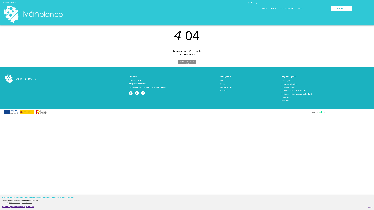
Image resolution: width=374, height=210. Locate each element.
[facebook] (248, 3)
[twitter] (252, 3)
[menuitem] (264, 8)
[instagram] (256, 3)
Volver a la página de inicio (187, 62)
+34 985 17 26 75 (10, 3)
